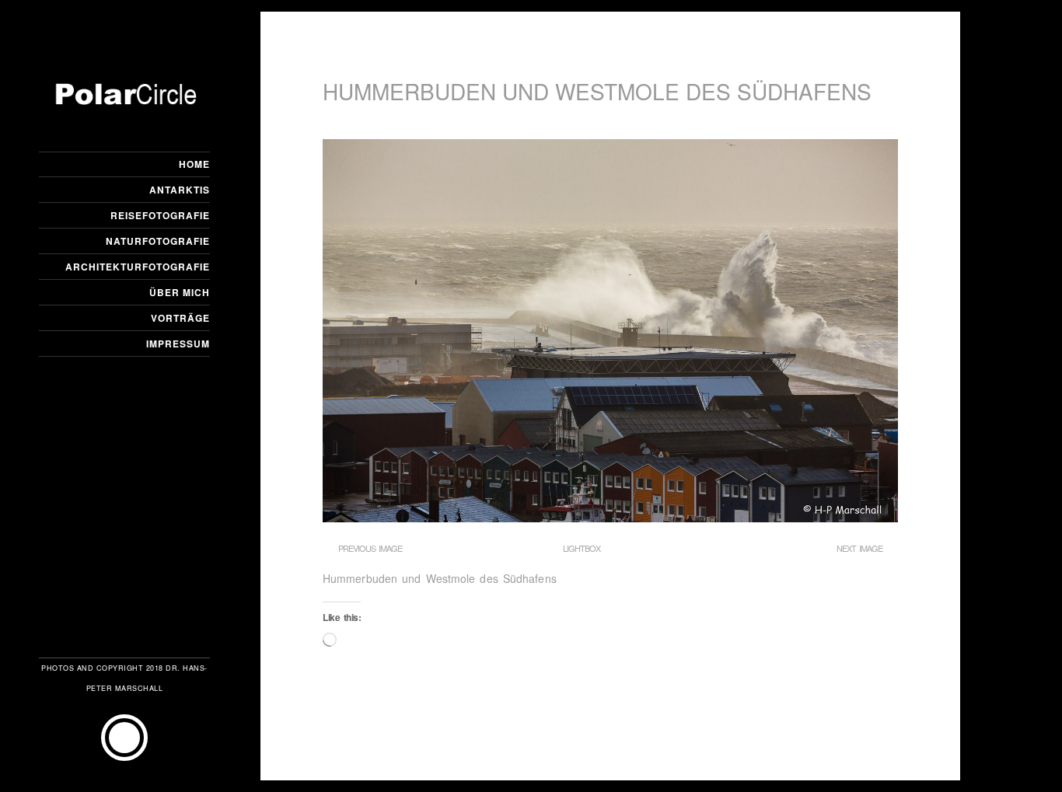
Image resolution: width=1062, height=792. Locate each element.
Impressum (178, 344)
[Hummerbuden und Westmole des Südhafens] (610, 517)
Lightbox (581, 548)
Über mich (179, 292)
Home (194, 164)
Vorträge (180, 318)
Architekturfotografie (137, 267)
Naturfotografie (158, 241)
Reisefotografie (160, 215)
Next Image (859, 548)
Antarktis (179, 190)
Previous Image (370, 548)
